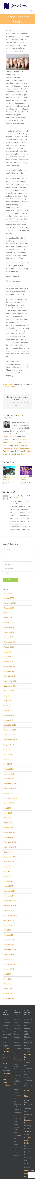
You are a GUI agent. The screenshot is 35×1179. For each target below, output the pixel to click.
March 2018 (8, 827)
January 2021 (9, 671)
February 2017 (9, 891)
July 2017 (7, 867)
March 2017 (8, 886)
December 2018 (10, 783)
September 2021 (10, 642)
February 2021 (9, 666)
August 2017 (9, 862)
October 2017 (9, 852)
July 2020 (7, 696)
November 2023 (10, 603)
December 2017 (10, 842)
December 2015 (10, 949)
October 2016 (9, 910)
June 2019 (8, 754)
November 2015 (10, 954)
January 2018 (9, 837)
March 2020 (8, 710)
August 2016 (9, 920)
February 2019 (9, 774)
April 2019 (8, 764)
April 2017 (8, 881)
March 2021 (8, 661)
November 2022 (10, 632)
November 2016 (10, 906)
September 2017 (10, 857)
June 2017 (8, 871)
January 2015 (9, 998)
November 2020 (10, 681)
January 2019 (9, 779)
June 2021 (8, 657)
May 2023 (7, 613)
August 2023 (9, 608)
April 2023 (8, 618)
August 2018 (9, 803)
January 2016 (9, 945)
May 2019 (7, 759)
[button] (4, 475)
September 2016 (10, 915)
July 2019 (7, 749)
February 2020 (9, 715)
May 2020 (7, 700)
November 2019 (10, 730)
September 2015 (10, 964)
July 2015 (7, 974)
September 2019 (10, 740)
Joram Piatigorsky (8, 384)
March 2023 (8, 622)
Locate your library (26, 1093)
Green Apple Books (28, 1140)
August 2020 (9, 691)
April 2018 (8, 823)
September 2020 (10, 686)
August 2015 (9, 969)
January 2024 (9, 598)
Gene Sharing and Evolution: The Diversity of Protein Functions (16, 448)
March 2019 (8, 769)
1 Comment (13, 386)
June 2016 (8, 925)
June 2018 (8, 813)
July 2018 (7, 808)
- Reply (17, 497)
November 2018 (10, 788)
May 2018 (7, 818)
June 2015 (8, 979)
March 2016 (8, 935)
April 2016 (8, 930)
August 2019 (9, 744)
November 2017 (10, 847)
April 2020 (8, 705)
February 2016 (9, 940)
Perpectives (6, 386)
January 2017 (9, 896)
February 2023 (9, 627)
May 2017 (7, 876)
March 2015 (8, 993)
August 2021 (9, 647)
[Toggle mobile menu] (31, 11)
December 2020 (10, 676)
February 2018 (9, 832)
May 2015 (7, 984)
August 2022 (9, 637)
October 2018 (9, 793)
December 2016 (10, 901)
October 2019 (9, 735)
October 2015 (9, 959)
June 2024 (8, 593)
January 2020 (9, 720)
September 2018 (10, 798)
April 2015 (8, 988)
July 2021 (7, 652)
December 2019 (10, 725)
